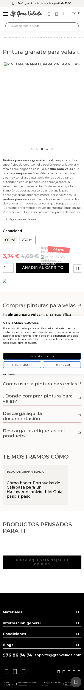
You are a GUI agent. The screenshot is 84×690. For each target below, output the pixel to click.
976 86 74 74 (17, 655)
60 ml (10, 240)
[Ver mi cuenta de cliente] (57, 14)
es (74, 14)
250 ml (28, 240)
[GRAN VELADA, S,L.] (26, 14)
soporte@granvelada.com (58, 655)
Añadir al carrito (43, 268)
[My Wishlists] (49, 14)
